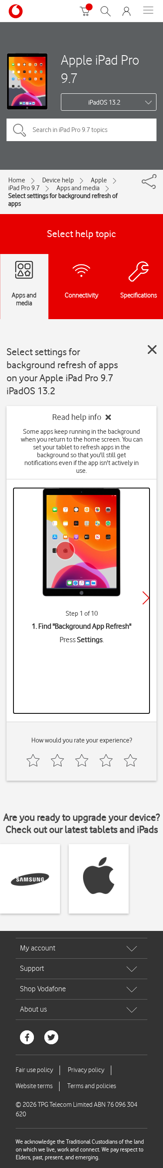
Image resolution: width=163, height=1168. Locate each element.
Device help (58, 180)
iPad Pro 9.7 (24, 188)
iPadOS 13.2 (104, 102)
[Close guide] (152, 349)
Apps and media (78, 188)
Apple (99, 180)
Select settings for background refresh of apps (62, 200)
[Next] (146, 597)
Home (16, 180)
